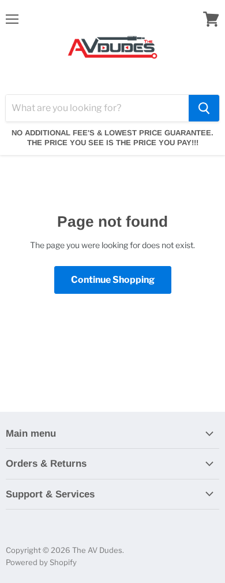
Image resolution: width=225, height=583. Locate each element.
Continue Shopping (113, 279)
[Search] (204, 108)
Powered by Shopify (41, 562)
